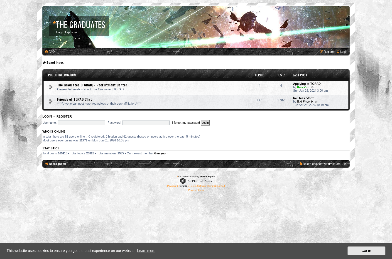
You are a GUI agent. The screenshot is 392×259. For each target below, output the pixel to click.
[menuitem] (50, 51)
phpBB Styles (207, 176)
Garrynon (160, 153)
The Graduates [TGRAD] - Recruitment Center (92, 85)
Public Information (62, 75)
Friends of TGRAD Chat (74, 99)
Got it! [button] (366, 251)
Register (64, 116)
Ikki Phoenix (305, 101)
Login (47, 116)
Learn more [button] (146, 251)
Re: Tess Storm (303, 98)
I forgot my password (186, 122)
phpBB (184, 186)
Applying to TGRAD (307, 83)
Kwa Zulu (303, 87)
